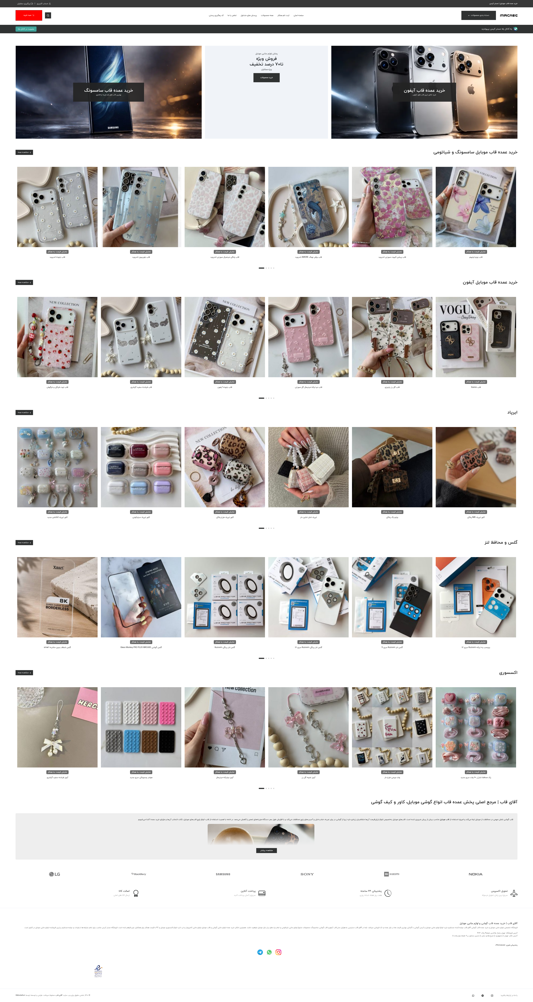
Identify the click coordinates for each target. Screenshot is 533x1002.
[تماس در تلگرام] (483, 995)
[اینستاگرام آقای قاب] (278, 952)
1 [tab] (261, 268)
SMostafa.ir (20, 995)
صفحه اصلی (299, 15)
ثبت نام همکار (283, 15)
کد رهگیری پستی (216, 15)
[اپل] (393, 874)
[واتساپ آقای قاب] (269, 952)
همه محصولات (267, 15)
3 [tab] (268, 268)
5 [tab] (273, 268)
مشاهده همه (23, 152)
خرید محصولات (266, 77)
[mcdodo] (308, 874)
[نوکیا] (140, 874)
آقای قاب (58, 995)
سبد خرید (27, 15)
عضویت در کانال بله (26, 29)
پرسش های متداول (249, 15)
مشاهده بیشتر (266, 850)
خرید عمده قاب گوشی (493, 923)
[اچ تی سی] (477, 874)
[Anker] (224, 874)
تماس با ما (232, 15)
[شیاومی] (56, 874)
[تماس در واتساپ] (473, 995)
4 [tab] (271, 268)
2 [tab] (266, 268)
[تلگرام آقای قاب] (260, 952)
